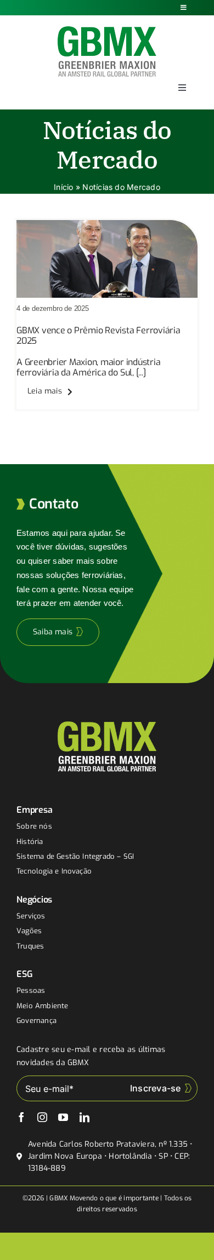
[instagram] (42, 1117)
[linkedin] (84, 1117)
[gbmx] (107, 30)
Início (63, 187)
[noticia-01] (107, 224)
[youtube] (63, 1117)
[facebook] (21, 1117)
